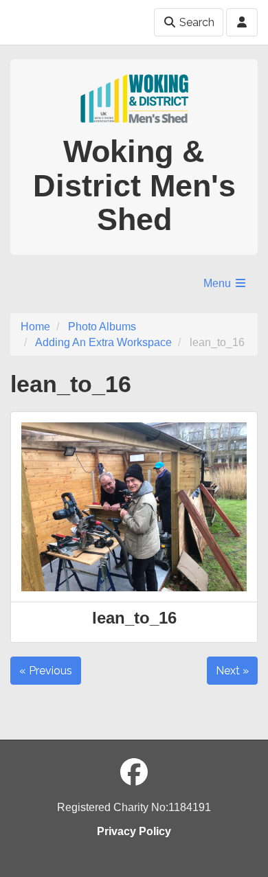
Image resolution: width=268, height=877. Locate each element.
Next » (232, 670)
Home (35, 326)
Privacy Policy (134, 831)
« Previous (45, 670)
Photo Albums (102, 326)
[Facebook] (134, 773)
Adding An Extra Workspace (103, 342)
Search (195, 22)
